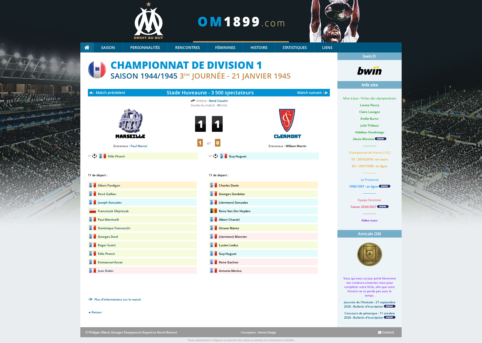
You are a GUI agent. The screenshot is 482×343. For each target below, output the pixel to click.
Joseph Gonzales (110, 202)
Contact (387, 332)
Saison (108, 47)
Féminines (225, 47)
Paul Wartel (139, 146)
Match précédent (110, 92)
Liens (327, 47)
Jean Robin (105, 271)
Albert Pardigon (109, 185)
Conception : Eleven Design (258, 332)
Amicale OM (369, 234)
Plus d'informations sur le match (117, 299)
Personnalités (145, 47)
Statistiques (295, 47)
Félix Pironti (116, 156)
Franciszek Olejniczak (113, 211)
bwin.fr (369, 56)
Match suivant (309, 92)
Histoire (259, 47)
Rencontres (187, 47)
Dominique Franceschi (114, 228)
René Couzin (218, 100)
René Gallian (107, 194)
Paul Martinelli (108, 219)
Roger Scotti (106, 245)
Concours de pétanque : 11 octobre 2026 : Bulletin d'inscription (369, 315)
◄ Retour (95, 312)
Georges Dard (108, 237)
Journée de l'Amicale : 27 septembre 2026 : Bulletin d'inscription (369, 304)
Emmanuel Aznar (110, 262)
